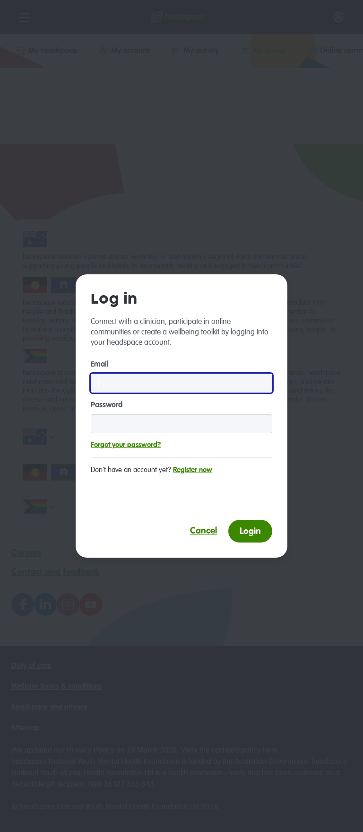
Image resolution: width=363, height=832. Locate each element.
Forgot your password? (126, 444)
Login (250, 531)
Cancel (203, 530)
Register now (192, 469)
